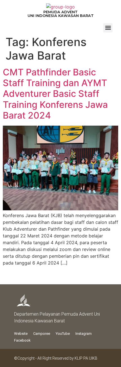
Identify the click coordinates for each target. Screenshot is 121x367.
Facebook (22, 340)
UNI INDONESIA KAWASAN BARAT (61, 15)
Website (21, 333)
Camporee (41, 333)
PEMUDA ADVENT (60, 12)
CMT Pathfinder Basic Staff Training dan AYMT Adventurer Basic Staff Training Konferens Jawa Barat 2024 (55, 94)
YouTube (63, 333)
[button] (108, 27)
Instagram (83, 333)
